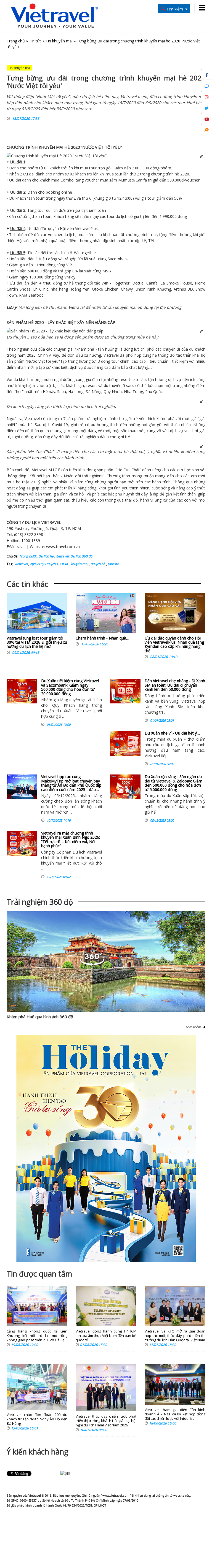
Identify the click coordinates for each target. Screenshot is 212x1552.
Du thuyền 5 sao (22, 337)
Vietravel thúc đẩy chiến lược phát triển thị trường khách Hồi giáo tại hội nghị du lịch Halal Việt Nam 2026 (106, 1421)
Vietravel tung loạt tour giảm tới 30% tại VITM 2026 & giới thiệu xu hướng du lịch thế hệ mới (37, 642)
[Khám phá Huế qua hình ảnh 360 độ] (106, 961)
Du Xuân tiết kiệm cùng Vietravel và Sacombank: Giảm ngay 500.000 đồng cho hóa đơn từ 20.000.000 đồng (70, 687)
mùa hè (143, 337)
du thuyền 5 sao (118, 385)
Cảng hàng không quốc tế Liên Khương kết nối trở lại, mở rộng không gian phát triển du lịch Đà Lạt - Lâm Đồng (37, 1335)
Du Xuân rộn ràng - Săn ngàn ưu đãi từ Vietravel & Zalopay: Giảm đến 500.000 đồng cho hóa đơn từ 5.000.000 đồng (173, 783)
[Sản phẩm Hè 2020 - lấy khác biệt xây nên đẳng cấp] (55, 331)
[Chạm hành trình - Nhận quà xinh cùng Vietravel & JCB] (106, 614)
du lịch (52, 210)
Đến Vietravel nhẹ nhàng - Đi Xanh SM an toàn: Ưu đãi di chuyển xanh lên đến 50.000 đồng (175, 685)
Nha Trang (133, 391)
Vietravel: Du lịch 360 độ (73, 556)
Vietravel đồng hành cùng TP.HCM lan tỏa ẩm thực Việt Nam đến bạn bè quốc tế (106, 1335)
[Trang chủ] (54, 16)
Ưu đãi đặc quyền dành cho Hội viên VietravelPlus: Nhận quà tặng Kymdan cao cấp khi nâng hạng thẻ (174, 644)
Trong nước (28, 556)
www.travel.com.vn (63, 546)
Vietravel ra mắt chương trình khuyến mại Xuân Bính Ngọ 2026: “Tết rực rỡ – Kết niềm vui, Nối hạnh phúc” (70, 839)
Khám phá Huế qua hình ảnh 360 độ (40, 1016)
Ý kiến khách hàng (37, 1452)
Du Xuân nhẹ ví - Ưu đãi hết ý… (172, 733)
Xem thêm (194, 1027)
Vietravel (82, 228)
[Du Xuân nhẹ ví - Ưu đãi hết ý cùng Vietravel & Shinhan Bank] (125, 743)
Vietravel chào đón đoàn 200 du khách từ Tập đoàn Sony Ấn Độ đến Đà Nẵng (37, 1419)
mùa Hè (41, 391)
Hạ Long (75, 391)
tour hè (113, 564)
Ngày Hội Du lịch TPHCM (48, 564)
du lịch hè (97, 564)
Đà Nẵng (93, 391)
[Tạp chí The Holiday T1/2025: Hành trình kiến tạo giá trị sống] (106, 1148)
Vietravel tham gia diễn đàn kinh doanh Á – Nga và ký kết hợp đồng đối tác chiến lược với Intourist (175, 1414)
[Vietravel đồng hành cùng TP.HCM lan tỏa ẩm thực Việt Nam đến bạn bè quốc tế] (106, 1306)
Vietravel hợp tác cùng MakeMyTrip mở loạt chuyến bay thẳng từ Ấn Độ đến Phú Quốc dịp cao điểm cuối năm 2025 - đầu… (71, 783)
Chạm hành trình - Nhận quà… (102, 638)
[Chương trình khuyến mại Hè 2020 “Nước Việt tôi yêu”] (57, 155)
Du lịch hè (46, 556)
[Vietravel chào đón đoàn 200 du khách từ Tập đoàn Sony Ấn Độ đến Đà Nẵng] (37, 1387)
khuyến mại (79, 564)
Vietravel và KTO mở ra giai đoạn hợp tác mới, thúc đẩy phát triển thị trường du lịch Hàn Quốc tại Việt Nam (175, 1335)
